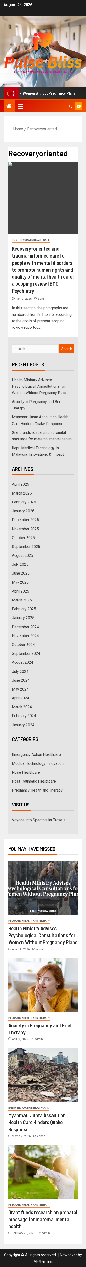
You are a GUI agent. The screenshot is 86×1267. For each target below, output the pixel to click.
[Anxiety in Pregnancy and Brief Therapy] (43, 985)
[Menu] (20, 106)
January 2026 (23, 511)
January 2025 (23, 618)
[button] (20, 106)
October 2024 (23, 644)
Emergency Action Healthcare (36, 754)
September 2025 (26, 546)
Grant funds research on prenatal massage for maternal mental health (42, 1219)
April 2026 (20, 484)
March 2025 (22, 600)
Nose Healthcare (26, 772)
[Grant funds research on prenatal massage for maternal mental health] (43, 1172)
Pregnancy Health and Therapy (37, 790)
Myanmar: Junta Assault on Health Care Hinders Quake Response (37, 1122)
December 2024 (25, 627)
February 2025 (24, 609)
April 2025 (20, 591)
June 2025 (21, 573)
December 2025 (25, 520)
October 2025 (23, 538)
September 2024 (26, 653)
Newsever (68, 1255)
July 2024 (20, 671)
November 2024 (25, 636)
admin (42, 298)
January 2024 (23, 725)
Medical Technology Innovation (38, 763)
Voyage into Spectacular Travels (38, 820)
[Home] (9, 106)
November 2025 (25, 529)
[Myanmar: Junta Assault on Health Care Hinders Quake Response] (43, 1075)
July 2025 (20, 564)
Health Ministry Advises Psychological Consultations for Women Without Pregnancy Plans (39, 386)
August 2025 (22, 555)
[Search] (70, 106)
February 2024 (24, 716)
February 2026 (24, 502)
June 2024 (21, 680)
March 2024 (22, 707)
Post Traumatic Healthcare (31, 240)
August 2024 (22, 662)
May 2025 (20, 582)
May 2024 (20, 689)
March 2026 (22, 493)
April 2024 (20, 698)
